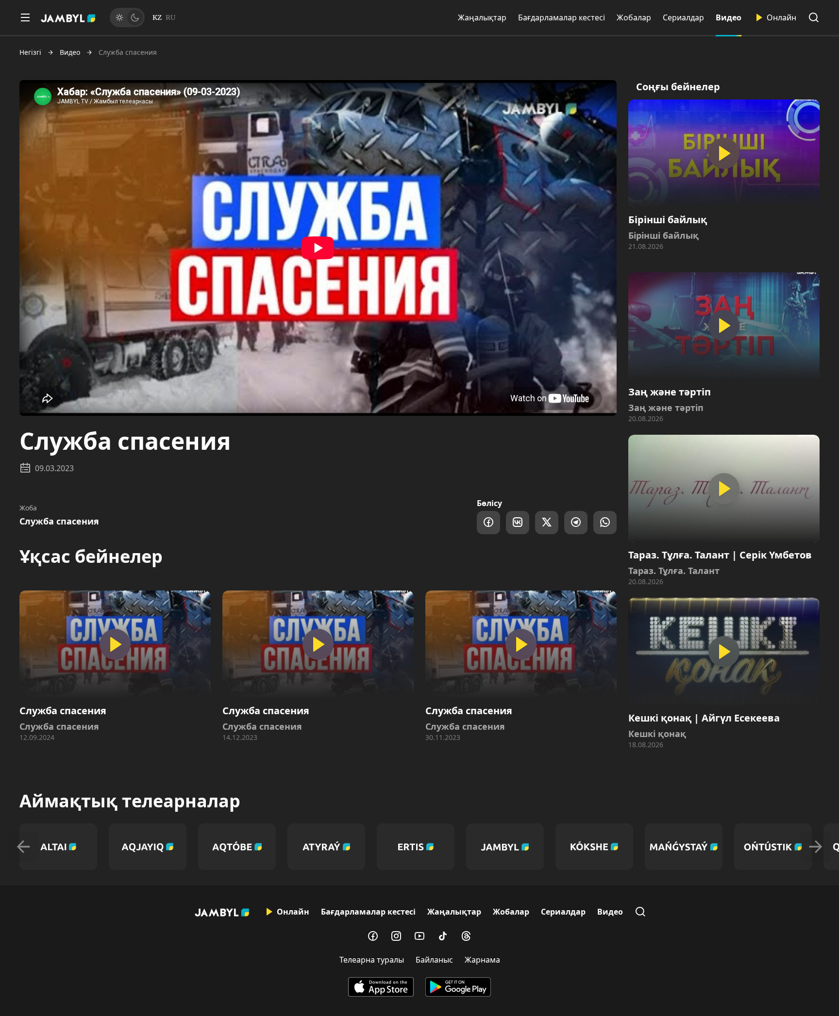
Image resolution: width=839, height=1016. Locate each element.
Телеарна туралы (371, 959)
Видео (728, 17)
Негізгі (30, 52)
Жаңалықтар (482, 17)
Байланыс (434, 959)
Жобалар (634, 17)
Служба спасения (59, 521)
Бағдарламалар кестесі (561, 17)
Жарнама (482, 959)
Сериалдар (683, 17)
